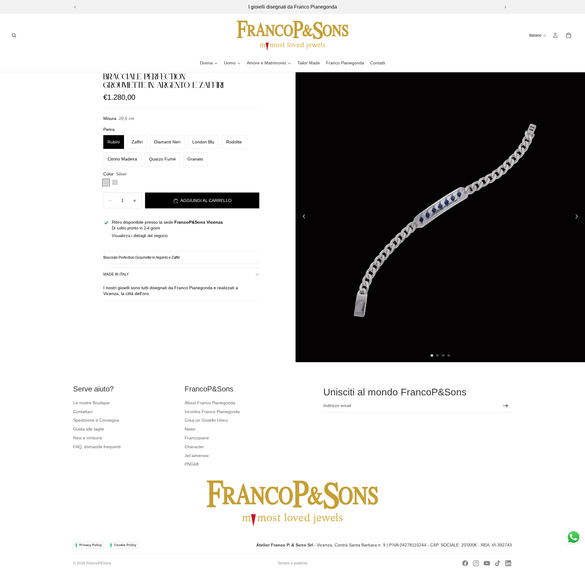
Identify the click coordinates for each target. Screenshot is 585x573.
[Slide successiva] (505, 7)
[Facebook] (465, 563)
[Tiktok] (497, 563)
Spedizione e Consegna (96, 420)
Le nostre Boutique (91, 402)
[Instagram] (476, 563)
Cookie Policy (125, 545)
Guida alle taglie (88, 429)
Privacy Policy (90, 545)
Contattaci (83, 411)
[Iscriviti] (505, 405)
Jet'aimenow (197, 455)
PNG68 (192, 464)
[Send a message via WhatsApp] (573, 537)
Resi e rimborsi (87, 437)
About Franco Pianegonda (210, 402)
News (190, 429)
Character (194, 446)
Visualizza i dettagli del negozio (140, 236)
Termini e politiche (293, 563)
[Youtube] (487, 563)
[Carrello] (568, 35)
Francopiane (197, 437)
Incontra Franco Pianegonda (212, 411)
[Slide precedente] (75, 7)
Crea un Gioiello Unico (206, 420)
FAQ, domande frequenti (97, 446)
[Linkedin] (508, 563)
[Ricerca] (14, 35)
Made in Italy (116, 274)
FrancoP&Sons (98, 563)
